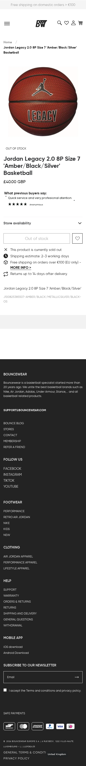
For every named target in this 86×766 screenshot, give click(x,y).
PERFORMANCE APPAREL (20, 562)
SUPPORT (10, 589)
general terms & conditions (28, 752)
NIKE (6, 523)
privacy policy (71, 690)
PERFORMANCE (14, 511)
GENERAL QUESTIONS (18, 619)
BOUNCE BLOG (13, 423)
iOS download (12, 647)
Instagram (12, 475)
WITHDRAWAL (12, 625)
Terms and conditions (40, 690)
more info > (20, 268)
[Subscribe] (77, 677)
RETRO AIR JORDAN (16, 517)
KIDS (6, 529)
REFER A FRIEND (14, 447)
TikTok (8, 480)
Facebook (12, 469)
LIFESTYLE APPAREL (16, 568)
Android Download (16, 653)
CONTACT (10, 435)
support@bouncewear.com (24, 410)
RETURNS (9, 607)
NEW (6, 535)
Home (7, 42)
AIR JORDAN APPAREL (18, 556)
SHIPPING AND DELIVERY (20, 613)
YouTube (10, 486)
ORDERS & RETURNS (17, 601)
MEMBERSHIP (12, 441)
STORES (8, 429)
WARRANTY (11, 595)
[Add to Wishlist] (77, 238)
